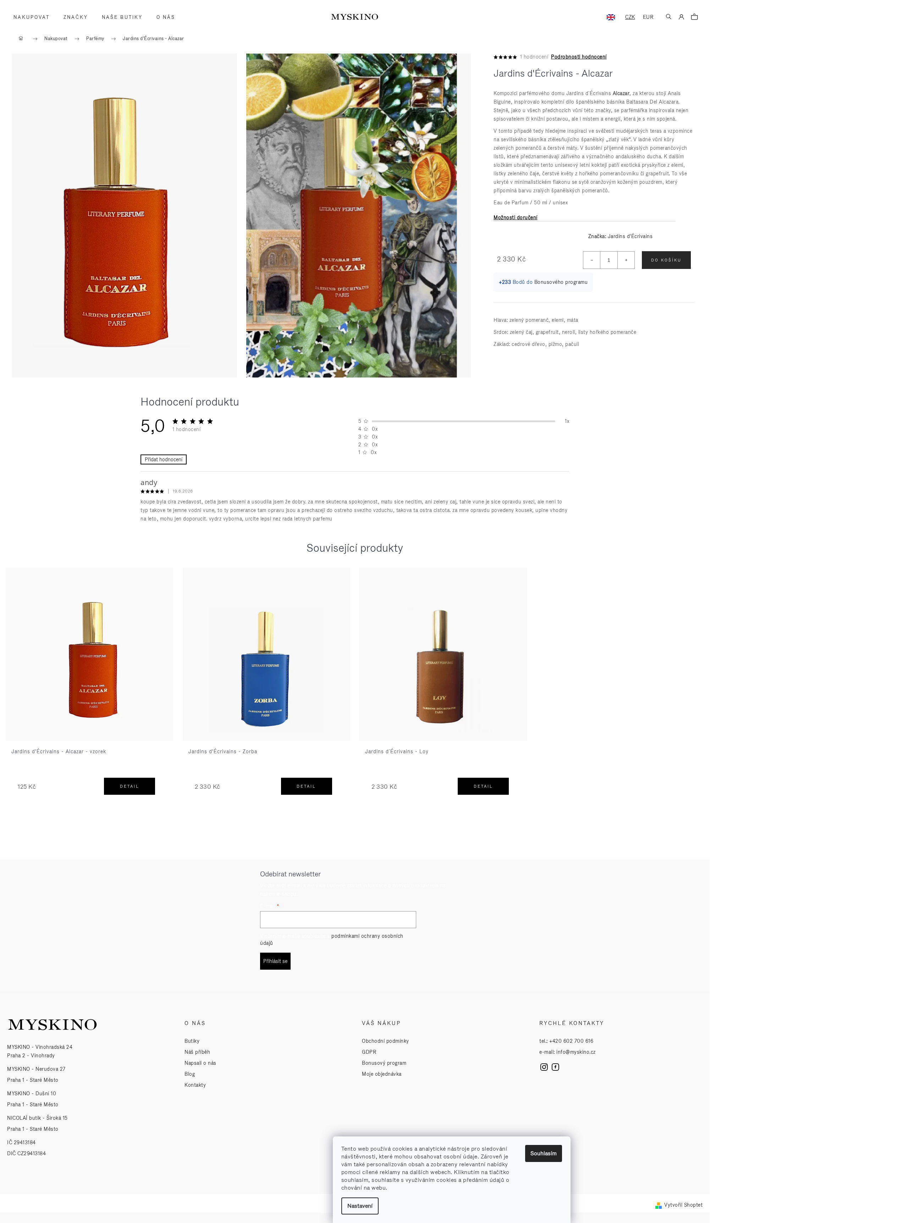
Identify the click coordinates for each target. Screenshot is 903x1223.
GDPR (369, 1052)
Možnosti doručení (516, 217)
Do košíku (666, 260)
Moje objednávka (382, 1074)
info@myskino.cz (576, 1052)
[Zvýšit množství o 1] (625, 260)
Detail (129, 786)
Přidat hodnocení (163, 459)
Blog (190, 1074)
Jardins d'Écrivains (630, 236)
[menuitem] (29, 17)
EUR (648, 17)
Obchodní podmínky (385, 1041)
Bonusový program (384, 1063)
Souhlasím (543, 1153)
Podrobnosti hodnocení (579, 57)
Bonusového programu (561, 282)
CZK (630, 17)
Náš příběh (197, 1052)
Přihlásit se (275, 961)
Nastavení (360, 1206)
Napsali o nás (200, 1063)
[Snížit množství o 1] (591, 260)
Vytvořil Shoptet (683, 1205)
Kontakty (195, 1085)
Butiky (192, 1041)
